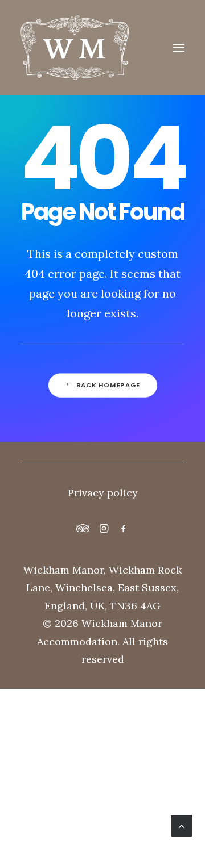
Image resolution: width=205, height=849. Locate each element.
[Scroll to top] (181, 824)
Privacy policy (103, 492)
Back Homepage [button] (108, 385)
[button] (179, 47)
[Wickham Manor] (102, 47)
